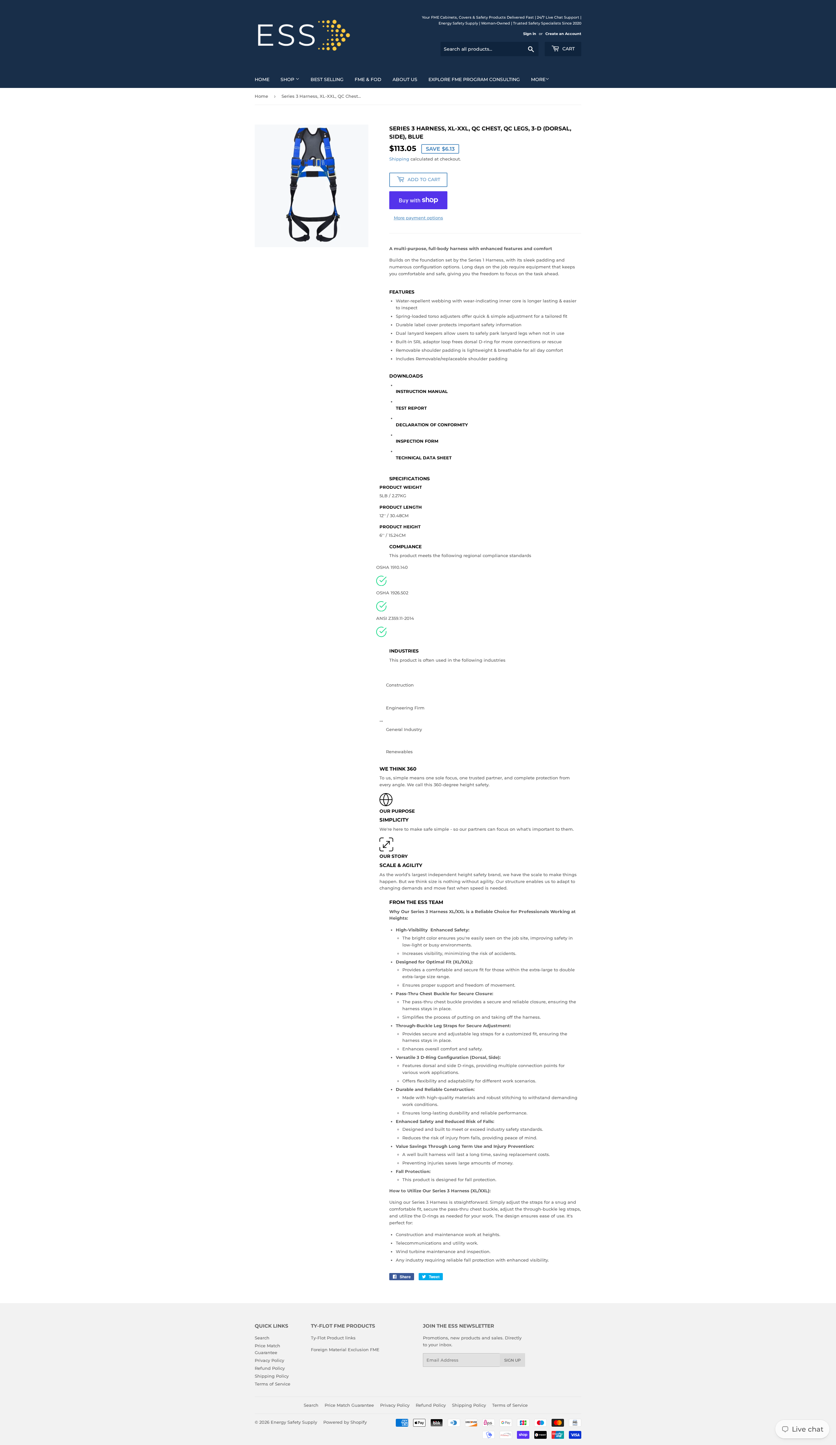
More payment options (418, 217)
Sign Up (512, 1360)
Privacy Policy (269, 1360)
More (538, 79)
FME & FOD (368, 79)
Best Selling (327, 79)
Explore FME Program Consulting (474, 79)
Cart (568, 49)
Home (262, 79)
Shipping (399, 159)
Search (262, 1337)
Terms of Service (272, 1383)
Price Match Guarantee (349, 1405)
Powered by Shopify (345, 1422)
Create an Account (563, 33)
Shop (288, 79)
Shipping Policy (272, 1376)
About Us (405, 79)
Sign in (529, 33)
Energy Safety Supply (294, 1422)
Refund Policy (270, 1368)
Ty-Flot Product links (333, 1337)
